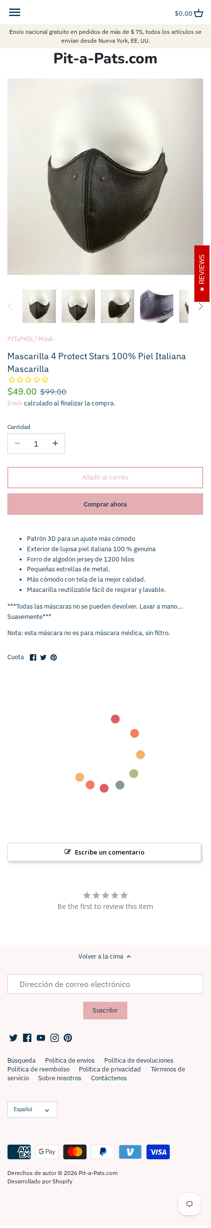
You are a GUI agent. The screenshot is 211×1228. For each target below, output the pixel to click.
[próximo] (200, 306)
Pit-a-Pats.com (105, 59)
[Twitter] (13, 1037)
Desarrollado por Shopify (39, 1181)
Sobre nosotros (59, 1078)
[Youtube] (41, 1037)
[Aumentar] (55, 444)
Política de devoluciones (138, 1060)
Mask (45, 339)
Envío (15, 403)
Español (23, 1109)
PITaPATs (20, 339)
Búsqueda (21, 1060)
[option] (39, 306)
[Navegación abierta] (14, 12)
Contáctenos (109, 1078)
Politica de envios (69, 1060)
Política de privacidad (110, 1069)
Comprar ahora (105, 504)
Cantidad (18, 427)
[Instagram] (54, 1037)
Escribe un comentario (109, 852)
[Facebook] (27, 1037)
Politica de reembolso (38, 1069)
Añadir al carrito (105, 477)
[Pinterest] (68, 1037)
